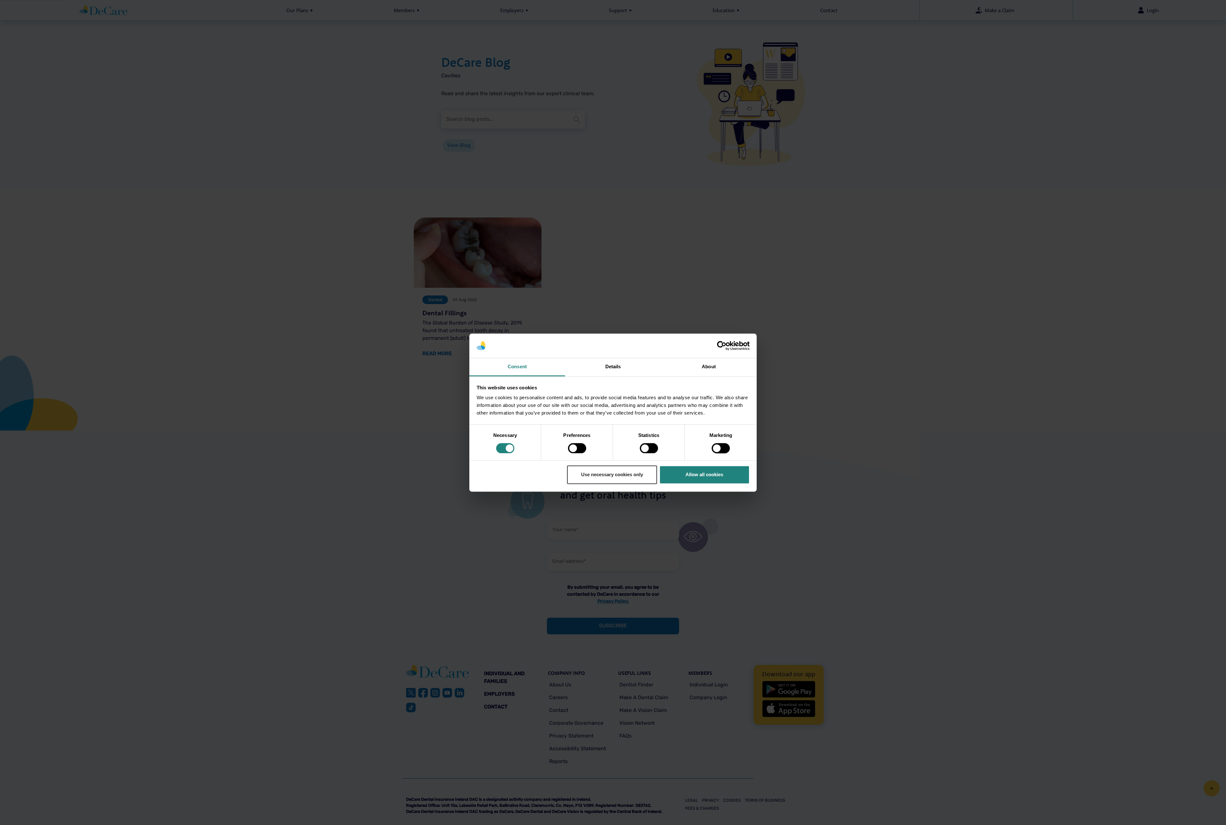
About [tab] (709, 367)
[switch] (577, 448)
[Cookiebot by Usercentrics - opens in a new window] (722, 345)
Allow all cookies (704, 474)
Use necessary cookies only (612, 474)
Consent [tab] (517, 367)
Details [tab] (613, 367)
